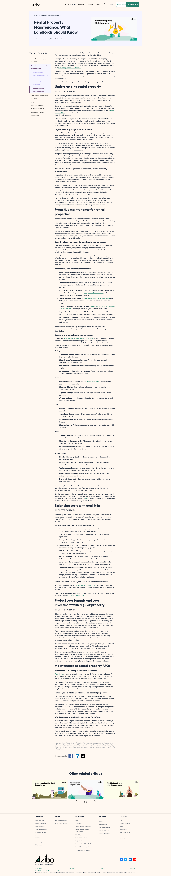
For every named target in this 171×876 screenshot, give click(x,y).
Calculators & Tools (81, 838)
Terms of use (38, 868)
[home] (47, 4)
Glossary (78, 835)
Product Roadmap (104, 834)
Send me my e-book (150, 854)
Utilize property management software (95, 298)
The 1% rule (59, 674)
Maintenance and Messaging (40, 837)
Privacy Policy (72, 868)
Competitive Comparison (83, 850)
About (121, 820)
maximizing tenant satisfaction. (69, 68)
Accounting (38, 842)
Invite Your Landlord (61, 823)
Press (121, 826)
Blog (40, 15)
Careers (122, 836)
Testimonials (123, 829)
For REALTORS (104, 831)
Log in (112, 4)
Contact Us (123, 839)
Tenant (74, 4)
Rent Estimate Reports (82, 847)
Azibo (35, 15)
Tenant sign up (121, 4)
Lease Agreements (41, 829)
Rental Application (40, 823)
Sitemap (132, 868)
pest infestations (92, 381)
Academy (78, 823)
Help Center (79, 841)
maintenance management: (86, 585)
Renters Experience (61, 820)
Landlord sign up (133, 4)
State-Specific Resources (83, 826)
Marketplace (103, 824)
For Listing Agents (104, 827)
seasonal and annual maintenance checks (78, 338)
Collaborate (38, 845)
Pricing (101, 821)
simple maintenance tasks (93, 293)
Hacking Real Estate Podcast (84, 844)
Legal (102, 868)
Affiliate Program (125, 823)
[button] (67, 4)
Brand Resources (125, 833)
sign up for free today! (75, 596)
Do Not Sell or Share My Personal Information (47, 871)
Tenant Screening (40, 826)
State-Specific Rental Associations (82, 830)
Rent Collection (39, 820)
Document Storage (40, 833)
